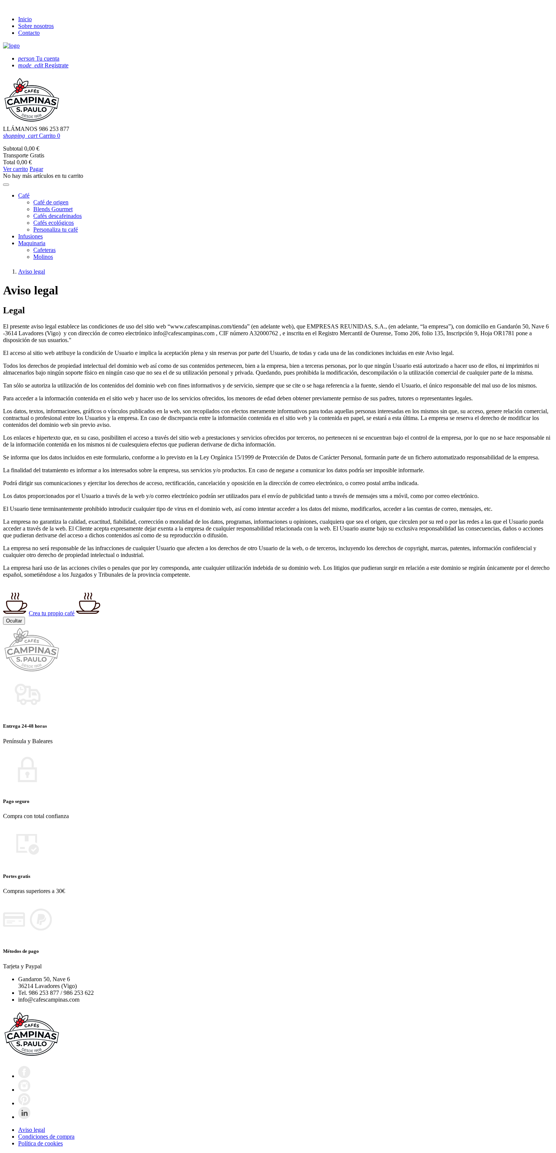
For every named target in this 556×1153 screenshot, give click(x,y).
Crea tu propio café (52, 613)
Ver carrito (15, 169)
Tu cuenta (38, 58)
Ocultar (14, 621)
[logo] (11, 45)
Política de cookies (40, 1143)
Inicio (25, 19)
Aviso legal (31, 1130)
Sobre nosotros (36, 26)
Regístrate (43, 65)
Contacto (29, 33)
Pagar (36, 169)
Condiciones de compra (46, 1136)
